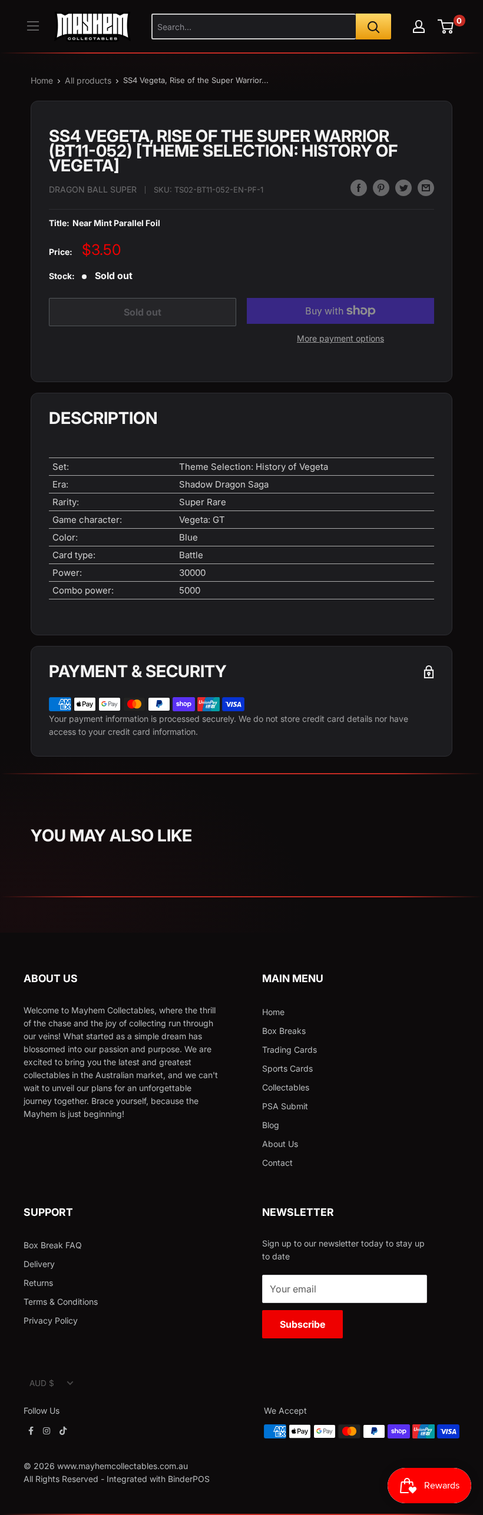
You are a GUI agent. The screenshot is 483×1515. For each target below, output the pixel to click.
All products (88, 80)
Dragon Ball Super (93, 189)
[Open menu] (33, 26)
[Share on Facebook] (358, 188)
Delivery (39, 1264)
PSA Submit (285, 1106)
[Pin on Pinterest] (381, 188)
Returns (38, 1283)
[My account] (419, 26)
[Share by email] (426, 188)
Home (42, 80)
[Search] (373, 26)
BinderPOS (189, 1479)
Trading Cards (289, 1050)
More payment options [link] (340, 338)
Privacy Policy (51, 1320)
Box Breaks (284, 1031)
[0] (446, 26)
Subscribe (302, 1324)
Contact (277, 1163)
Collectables (285, 1087)
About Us (280, 1144)
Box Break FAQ (53, 1245)
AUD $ (41, 1383)
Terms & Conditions (61, 1302)
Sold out (142, 312)
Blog (270, 1125)
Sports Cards (287, 1068)
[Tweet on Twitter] (403, 188)
